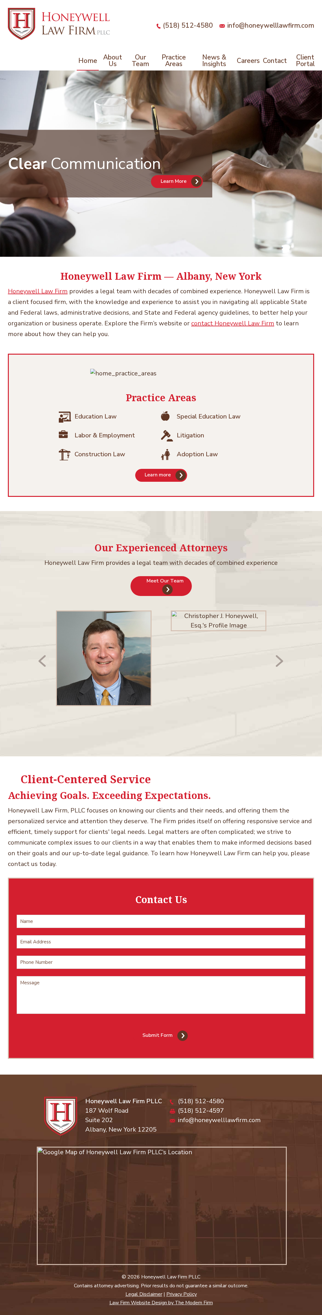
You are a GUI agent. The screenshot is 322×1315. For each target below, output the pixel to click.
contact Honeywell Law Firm (232, 323)
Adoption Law (197, 454)
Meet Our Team (165, 580)
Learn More (173, 181)
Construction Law (100, 454)
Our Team (140, 60)
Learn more (158, 475)
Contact (275, 60)
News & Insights (214, 60)
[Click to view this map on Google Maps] (162, 1206)
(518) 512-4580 (188, 25)
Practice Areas (174, 60)
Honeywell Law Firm (38, 291)
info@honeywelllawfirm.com (270, 25)
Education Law (96, 416)
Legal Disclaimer (143, 1294)
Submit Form (157, 1035)
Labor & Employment (105, 435)
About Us (112, 60)
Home (87, 60)
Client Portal (305, 60)
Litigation (190, 435)
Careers (248, 60)
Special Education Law (209, 416)
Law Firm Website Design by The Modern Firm (161, 1302)
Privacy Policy (181, 1294)
